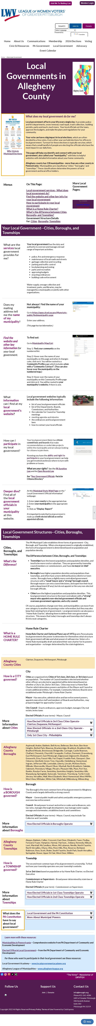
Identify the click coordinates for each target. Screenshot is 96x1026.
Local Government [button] (63, 45)
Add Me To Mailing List (61, 3)
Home (7, 41)
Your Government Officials (42, 476)
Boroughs (43, 221)
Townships (54, 221)
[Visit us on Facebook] (2, 974)
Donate (89, 26)
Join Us (75, 26)
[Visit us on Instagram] (5, 974)
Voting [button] (88, 41)
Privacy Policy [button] (35, 1009)
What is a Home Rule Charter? (42, 208)
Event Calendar (48, 50)
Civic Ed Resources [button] (19, 45)
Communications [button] (36, 41)
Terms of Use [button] (47, 1009)
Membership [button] (55, 41)
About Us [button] (19, 41)
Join (43, 992)
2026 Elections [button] (73, 41)
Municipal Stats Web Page (45, 490)
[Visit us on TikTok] (12, 974)
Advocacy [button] (81, 45)
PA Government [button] (41, 45)
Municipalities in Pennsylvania (16, 942)
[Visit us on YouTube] (9, 974)
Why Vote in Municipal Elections (13, 152)
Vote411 (61, 26)
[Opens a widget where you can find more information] (87, 1022)
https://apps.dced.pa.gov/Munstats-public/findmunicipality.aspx (47, 313)
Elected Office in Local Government (19, 950)
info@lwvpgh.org (81, 992)
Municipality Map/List (42, 343)
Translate (82, 34)
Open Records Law (46, 471)
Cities (34, 221)
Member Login (87, 3)
